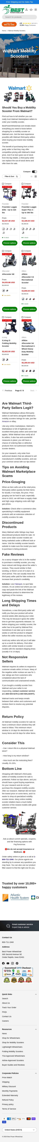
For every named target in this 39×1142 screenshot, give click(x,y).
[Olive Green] (23, 232)
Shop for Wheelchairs (11, 1038)
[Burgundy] (7, 359)
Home (4, 30)
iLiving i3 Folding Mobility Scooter (9, 343)
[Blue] (7, 229)
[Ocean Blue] (23, 229)
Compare (27, 172)
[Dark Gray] (30, 371)
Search (5, 999)
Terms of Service (9, 1109)
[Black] (14, 229)
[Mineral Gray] (33, 229)
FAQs (4, 1012)
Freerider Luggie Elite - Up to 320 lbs (9, 210)
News (4, 1034)
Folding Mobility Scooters (12, 1051)
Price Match (7, 1077)
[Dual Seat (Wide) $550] (7, 290)
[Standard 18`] (3, 290)
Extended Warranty (10, 1095)
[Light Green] (30, 229)
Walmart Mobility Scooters (16, 30)
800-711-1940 (8, 942)
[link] (31, 390)
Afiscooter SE (8, 274)
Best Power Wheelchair (14, 1136)
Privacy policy (8, 1104)
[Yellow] (10, 229)
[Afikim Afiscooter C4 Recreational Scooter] (29, 260)
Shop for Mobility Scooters (13, 1042)
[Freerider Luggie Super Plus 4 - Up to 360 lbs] (29, 193)
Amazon (5, 421)
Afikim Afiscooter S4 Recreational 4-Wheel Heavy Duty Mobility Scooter (28, 347)
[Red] (3, 229)
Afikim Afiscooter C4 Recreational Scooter (28, 278)
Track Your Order (9, 1007)
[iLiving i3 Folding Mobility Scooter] (9, 327)
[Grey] (30, 299)
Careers (5, 1021)
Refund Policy (8, 1100)
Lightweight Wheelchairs (12, 1047)
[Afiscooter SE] (9, 260)
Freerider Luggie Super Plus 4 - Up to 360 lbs (29, 210)
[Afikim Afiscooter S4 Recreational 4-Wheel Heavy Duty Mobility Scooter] (29, 327)
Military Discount (9, 1086)
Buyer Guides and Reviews (13, 1065)
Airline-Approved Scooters (13, 1060)
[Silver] (26, 299)
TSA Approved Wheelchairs (13, 1056)
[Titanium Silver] (26, 229)
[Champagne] (3, 232)
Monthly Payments (9, 1091)
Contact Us (6, 1016)
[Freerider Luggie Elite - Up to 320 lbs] (9, 193)
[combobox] (19, 17)
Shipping (5, 1082)
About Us (6, 1003)
